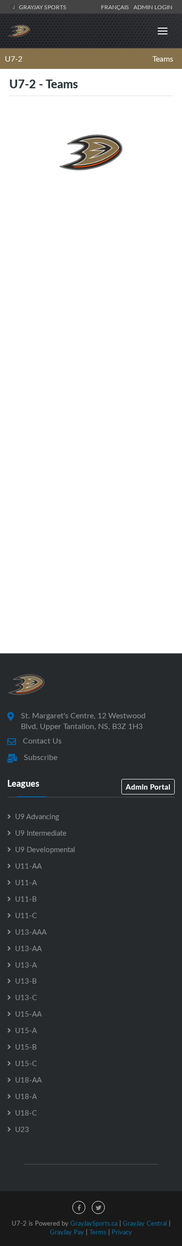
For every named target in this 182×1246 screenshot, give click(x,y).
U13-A (26, 965)
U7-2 (13, 58)
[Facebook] (79, 1207)
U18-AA (28, 1079)
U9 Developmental (45, 849)
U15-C (26, 1063)
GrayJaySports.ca (93, 1223)
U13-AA (28, 948)
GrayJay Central (145, 1223)
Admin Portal (148, 786)
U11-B (26, 899)
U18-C (26, 1112)
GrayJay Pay (67, 1232)
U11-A (26, 882)
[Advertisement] (91, 296)
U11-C (26, 915)
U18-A (26, 1096)
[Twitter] (98, 1207)
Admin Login (152, 7)
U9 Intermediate (40, 833)
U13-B (26, 981)
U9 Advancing (37, 816)
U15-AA (28, 1014)
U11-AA (28, 866)
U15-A (26, 1030)
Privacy (122, 1232)
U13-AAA (31, 932)
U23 (22, 1129)
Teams (162, 58)
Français (116, 7)
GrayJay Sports (41, 7)
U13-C (26, 997)
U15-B (26, 1047)
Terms (97, 1232)
